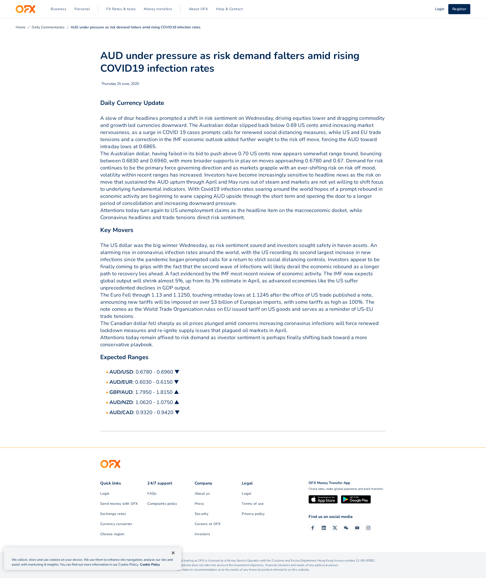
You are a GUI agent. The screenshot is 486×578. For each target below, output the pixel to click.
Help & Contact (229, 9)
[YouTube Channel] (357, 528)
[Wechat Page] (346, 528)
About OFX (198, 9)
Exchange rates (113, 513)
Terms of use (253, 503)
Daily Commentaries (48, 27)
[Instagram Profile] (368, 528)
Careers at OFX (207, 524)
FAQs (151, 493)
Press (199, 503)
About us (202, 493)
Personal (82, 9)
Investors (202, 534)
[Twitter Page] (335, 528)
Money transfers (158, 9)
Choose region (112, 534)
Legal (246, 493)
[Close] (173, 552)
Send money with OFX (119, 503)
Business (58, 9)
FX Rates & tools (121, 9)
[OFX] (25, 9)
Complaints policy (162, 503)
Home (21, 27)
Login (104, 493)
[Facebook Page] (313, 528)
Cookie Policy (150, 564)
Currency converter (116, 524)
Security (201, 513)
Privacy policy (253, 513)
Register (459, 9)
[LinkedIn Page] (324, 528)
